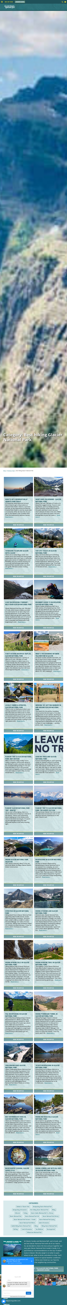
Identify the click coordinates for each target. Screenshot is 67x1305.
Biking (53, 1210)
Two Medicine (39, 1229)
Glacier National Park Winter (27, 1223)
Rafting (15, 1229)
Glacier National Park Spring (47, 1219)
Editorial (17, 1213)
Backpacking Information (20, 1210)
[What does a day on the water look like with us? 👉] (61, 1279)
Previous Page (11, 470)
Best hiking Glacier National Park (39, 1210)
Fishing (25, 1213)
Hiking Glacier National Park (49, 1226)
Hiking (36, 1226)
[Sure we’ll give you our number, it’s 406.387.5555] (50, 1279)
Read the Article (18, 525)
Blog (4, 470)
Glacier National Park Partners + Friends (25, 1219)
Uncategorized (51, 1229)
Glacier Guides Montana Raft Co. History (42, 1213)
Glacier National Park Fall (32, 1216)
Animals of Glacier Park (23, 1206)
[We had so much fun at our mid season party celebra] (39, 1279)
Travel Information (26, 1229)
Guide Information (44, 1223)
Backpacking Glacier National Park (42, 1206)
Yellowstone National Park (34, 1232)
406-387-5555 (9, 2)
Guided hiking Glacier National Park (21, 1226)
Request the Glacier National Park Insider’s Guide (43, 1269)
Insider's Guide (20, 2)
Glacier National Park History (51, 1216)
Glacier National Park (15, 1216)
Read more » (9, 517)
